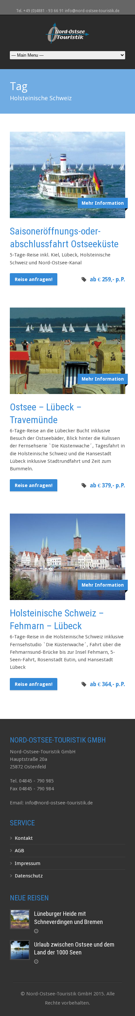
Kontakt (24, 838)
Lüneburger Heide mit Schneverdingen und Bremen (68, 918)
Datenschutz (29, 876)
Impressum (27, 863)
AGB (19, 851)
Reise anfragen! (33, 279)
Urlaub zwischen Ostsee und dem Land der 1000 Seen (74, 948)
